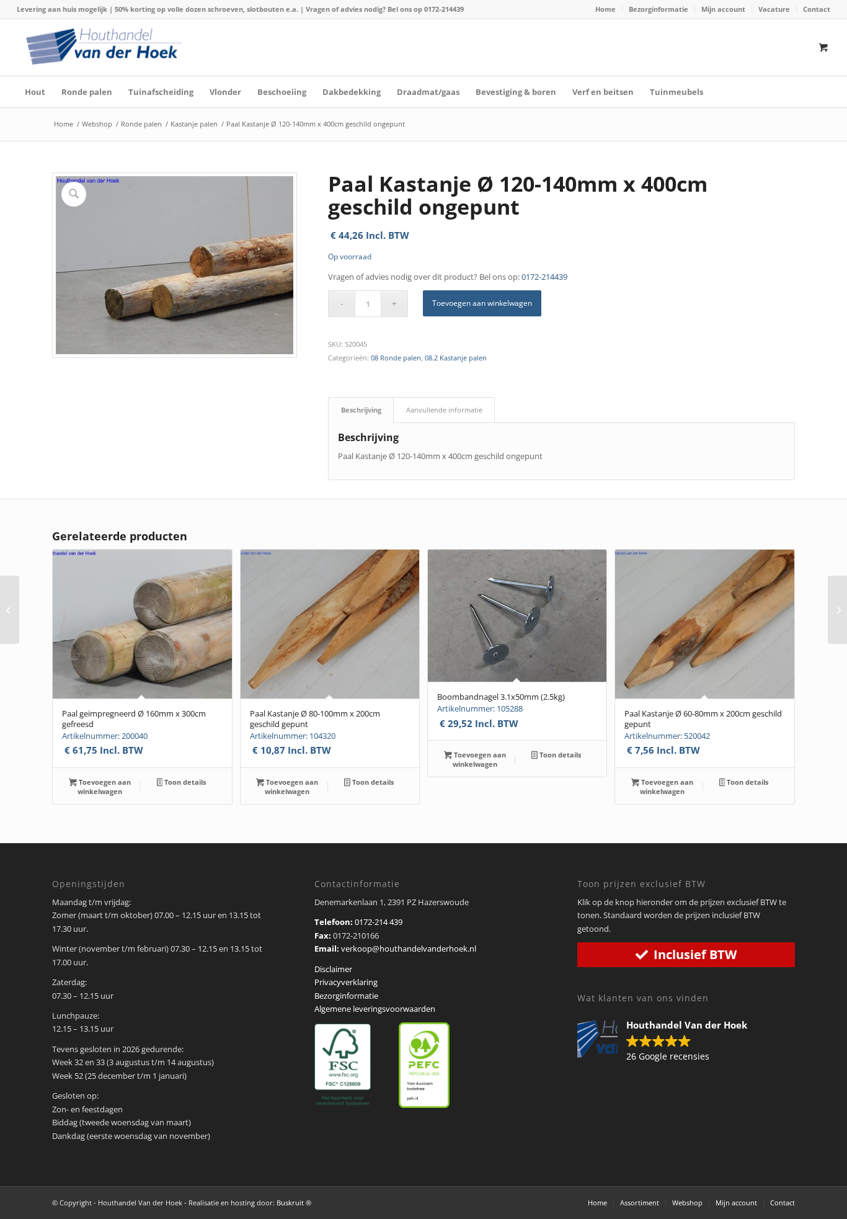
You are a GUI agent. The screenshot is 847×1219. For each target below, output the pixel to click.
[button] (668, 1041)
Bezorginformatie (658, 9)
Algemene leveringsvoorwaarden (374, 1008)
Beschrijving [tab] (361, 409)
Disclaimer (333, 969)
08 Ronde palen (396, 357)
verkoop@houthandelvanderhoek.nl (408, 948)
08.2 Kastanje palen (456, 357)
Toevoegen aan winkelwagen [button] (104, 786)
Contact (816, 9)
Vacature (774, 9)
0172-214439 (444, 9)
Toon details (184, 782)
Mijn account (723, 9)
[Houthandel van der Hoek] (104, 47)
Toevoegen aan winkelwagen (482, 303)
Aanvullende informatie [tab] (444, 409)
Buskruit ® (294, 1202)
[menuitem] (606, 9)
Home (605, 9)
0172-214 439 (378, 921)
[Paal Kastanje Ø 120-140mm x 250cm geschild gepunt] (9, 610)
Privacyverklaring (346, 982)
